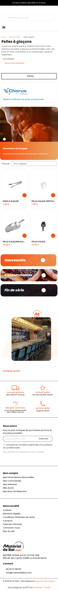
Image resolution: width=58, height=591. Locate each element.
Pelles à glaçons (16, 41)
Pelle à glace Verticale (44, 201)
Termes (47, 587)
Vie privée (38, 587)
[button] (29, 76)
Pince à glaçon (11, 201)
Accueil (3, 37)
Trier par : (6, 163)
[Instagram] (5, 457)
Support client (42, 411)
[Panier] (16, 10)
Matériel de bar (15, 37)
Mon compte (10, 473)
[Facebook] (10, 457)
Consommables (18, 275)
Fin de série (14, 290)
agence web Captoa (45, 581)
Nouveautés (15, 260)
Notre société (11, 506)
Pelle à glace (38, 241)
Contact (8, 563)
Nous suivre (10, 426)
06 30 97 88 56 (43, 408)
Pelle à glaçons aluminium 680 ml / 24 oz (23, 241)
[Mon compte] (5, 10)
